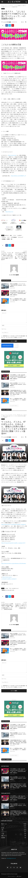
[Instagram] (17, 867)
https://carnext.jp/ (12, 155)
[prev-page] (2, 306)
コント (8, 237)
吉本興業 (8, 239)
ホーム (2, 5)
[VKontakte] (20, 867)
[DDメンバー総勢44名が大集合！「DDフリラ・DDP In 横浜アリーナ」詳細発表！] (5, 301)
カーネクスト (4, 237)
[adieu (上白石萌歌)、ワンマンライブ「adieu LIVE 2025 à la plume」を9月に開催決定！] (5, 286)
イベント (6, 5)
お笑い (11, 235)
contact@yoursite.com (11, 858)
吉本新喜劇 (3, 239)
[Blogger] (7, 867)
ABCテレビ (7, 235)
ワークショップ (20, 237)
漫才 (11, 239)
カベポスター (20, 235)
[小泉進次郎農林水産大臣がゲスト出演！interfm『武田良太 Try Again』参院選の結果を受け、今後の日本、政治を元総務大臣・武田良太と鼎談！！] (5, 392)
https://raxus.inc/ (9, 211)
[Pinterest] (12, 25)
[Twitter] (9, 25)
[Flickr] (14, 867)
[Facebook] (6, 25)
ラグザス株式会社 (14, 237)
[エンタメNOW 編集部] (2, 22)
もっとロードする (13, 405)
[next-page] (4, 306)
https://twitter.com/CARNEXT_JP (18, 175)
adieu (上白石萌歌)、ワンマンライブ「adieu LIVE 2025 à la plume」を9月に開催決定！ (18, 285)
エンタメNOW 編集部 (7, 21)
